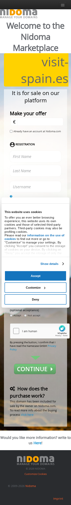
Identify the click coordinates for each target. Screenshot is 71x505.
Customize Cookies (35, 474)
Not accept (34, 315)
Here (37, 442)
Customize (33, 287)
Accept (35, 275)
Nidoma (30, 486)
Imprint (58, 498)
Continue (34, 369)
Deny (35, 299)
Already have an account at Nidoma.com (37, 131)
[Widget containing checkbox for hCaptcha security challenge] (40, 331)
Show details (49, 263)
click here (27, 415)
